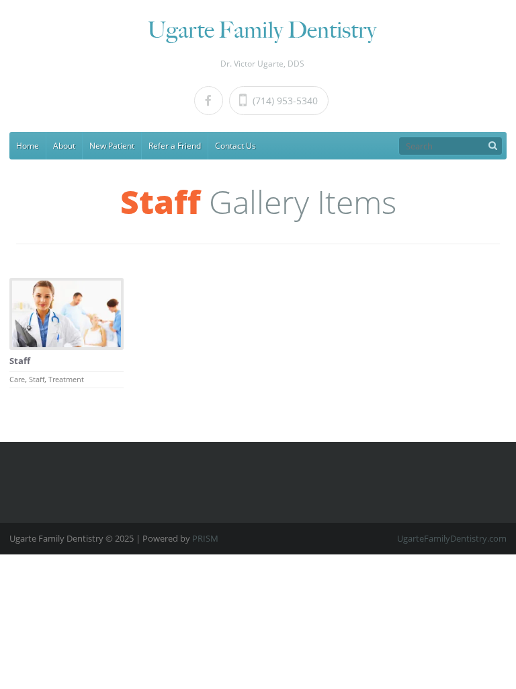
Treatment (66, 379)
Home (27, 145)
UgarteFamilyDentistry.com (452, 538)
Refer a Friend (174, 145)
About (64, 145)
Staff (19, 361)
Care (17, 379)
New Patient (111, 145)
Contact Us (235, 145)
